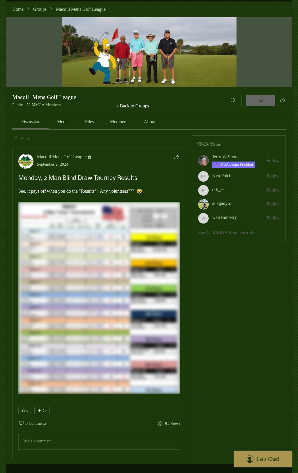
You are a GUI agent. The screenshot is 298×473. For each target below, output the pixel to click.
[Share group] (282, 100)
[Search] (233, 100)
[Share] (176, 157)
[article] (99, 303)
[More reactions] (42, 410)
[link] (30, 121)
